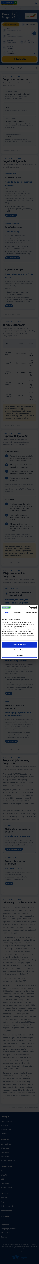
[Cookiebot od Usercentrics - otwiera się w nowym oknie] (28, 607)
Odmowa (20, 655)
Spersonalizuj (18, 650)
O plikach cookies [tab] (31, 612)
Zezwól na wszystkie (19, 644)
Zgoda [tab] (6, 612)
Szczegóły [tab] (17, 612)
